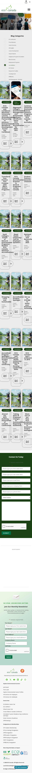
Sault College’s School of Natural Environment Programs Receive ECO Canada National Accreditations (8, 243)
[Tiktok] (21, 679)
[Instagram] (25, 679)
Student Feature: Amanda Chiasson (27, 179)
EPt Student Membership (9, 728)
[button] (7, 143)
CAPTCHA (5, 522)
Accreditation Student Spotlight (18, 298)
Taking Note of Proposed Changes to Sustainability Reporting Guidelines (18, 419)
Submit (6, 533)
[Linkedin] (18, 679)
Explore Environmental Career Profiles (13, 692)
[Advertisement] (16, 567)
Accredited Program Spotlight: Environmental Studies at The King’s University (8, 359)
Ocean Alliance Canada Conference (12, 711)
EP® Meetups (7, 720)
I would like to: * (10, 494)
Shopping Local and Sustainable (6, 299)
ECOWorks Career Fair (9, 704)
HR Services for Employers (10, 694)
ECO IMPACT (6, 706)
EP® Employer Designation (10, 737)
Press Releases (17, 102)
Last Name (7, 471)
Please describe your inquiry (16, 500)
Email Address (9, 477)
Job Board (6, 687)
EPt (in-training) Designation (10, 730)
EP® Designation (7, 732)
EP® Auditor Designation (10, 735)
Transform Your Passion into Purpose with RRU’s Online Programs (6, 183)
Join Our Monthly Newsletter (16, 607)
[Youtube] (14, 679)
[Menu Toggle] (28, 9)
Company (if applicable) (13, 483)
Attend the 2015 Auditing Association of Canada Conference (6, 419)
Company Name (10, 640)
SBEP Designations (8, 740)
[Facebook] (6, 679)
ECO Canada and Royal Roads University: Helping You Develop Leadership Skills (17, 361)
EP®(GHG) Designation (9, 742)
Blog (16, 20)
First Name (7, 465)
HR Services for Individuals (10, 697)
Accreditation (6, 102)
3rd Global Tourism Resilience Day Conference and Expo (15, 714)
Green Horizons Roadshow (10, 718)
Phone (4, 489)
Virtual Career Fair (8, 709)
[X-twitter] (10, 679)
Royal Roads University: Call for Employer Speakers (17, 238)
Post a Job (6, 689)
